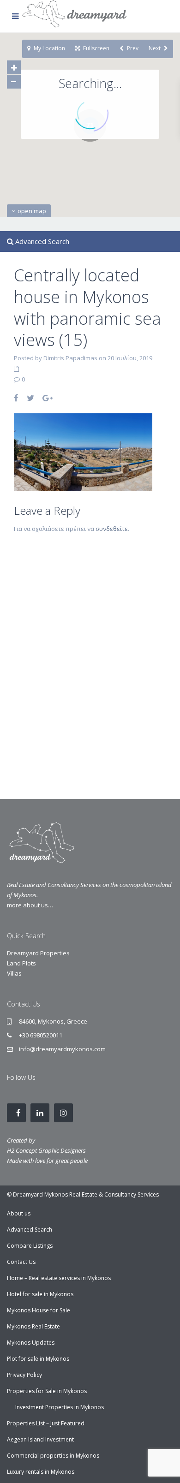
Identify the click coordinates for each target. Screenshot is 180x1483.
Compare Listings (30, 1246)
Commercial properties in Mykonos (53, 1455)
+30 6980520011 (40, 1035)
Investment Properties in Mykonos (59, 1407)
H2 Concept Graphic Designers (46, 1150)
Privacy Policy (24, 1375)
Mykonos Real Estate (33, 1326)
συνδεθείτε (112, 528)
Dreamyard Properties (38, 953)
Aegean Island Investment (40, 1439)
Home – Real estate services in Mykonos (59, 1278)
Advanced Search (29, 1229)
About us (18, 1213)
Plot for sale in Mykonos (38, 1359)
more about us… (30, 905)
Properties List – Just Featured (45, 1423)
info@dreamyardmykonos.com (62, 1049)
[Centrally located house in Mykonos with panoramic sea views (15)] (83, 451)
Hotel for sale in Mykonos (40, 1294)
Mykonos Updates (30, 1342)
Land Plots (21, 963)
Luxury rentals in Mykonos (40, 1472)
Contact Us (21, 1262)
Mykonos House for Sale (38, 1310)
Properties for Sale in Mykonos (47, 1391)
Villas (14, 973)
